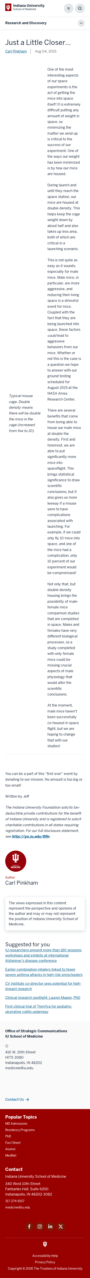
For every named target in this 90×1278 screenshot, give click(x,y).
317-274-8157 (14, 1201)
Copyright (15, 1269)
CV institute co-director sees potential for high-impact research (43, 986)
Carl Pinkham (16, 51)
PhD (8, 1136)
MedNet (10, 1155)
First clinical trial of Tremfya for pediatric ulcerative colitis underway (38, 1009)
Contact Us (14, 1099)
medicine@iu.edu (17, 1207)
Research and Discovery (26, 23)
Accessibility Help (45, 1256)
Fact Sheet (13, 1143)
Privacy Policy (45, 1262)
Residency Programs (20, 1130)
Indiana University (69, 1269)
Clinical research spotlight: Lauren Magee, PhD (42, 997)
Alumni (10, 1149)
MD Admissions (16, 1124)
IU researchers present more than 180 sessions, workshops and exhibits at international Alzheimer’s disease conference (43, 955)
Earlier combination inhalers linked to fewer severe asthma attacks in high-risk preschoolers (44, 972)
